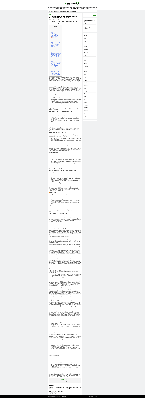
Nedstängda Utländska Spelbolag (56, 53)
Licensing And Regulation (54, 65)
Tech (61, 8)
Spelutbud (52, 61)
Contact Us (95, 396)
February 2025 (85, 63)
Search (84, 14)
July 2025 (85, 55)
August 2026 (85, 35)
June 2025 (85, 57)
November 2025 (86, 49)
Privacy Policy (91, 396)
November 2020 (86, 107)
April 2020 (85, 118)
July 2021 (85, 94)
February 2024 (85, 82)
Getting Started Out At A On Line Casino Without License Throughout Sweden (55, 35)
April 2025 (85, 60)
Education (68, 8)
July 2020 (85, 113)
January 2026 (85, 46)
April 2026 (85, 41)
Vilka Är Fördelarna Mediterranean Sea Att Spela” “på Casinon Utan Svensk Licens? (56, 63)
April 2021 (85, 99)
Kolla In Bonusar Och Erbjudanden (56, 41)
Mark (50, 19)
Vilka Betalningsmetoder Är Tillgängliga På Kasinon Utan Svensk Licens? (55, 45)
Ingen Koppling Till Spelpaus (55, 28)
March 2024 (85, 80)
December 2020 (86, 105)
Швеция (50, 14)
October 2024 (85, 69)
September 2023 (86, 85)
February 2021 (85, 102)
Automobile (87, 8)
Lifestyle (82, 8)
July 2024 (85, 74)
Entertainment (73, 8)
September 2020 (86, 110)
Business (57, 8)
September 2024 (86, 71)
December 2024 (86, 66)
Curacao (52, 70)
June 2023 (85, 88)
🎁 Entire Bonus (53, 37)
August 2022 (85, 91)
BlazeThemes (64, 396)
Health (64, 8)
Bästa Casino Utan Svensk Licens (56, 60)
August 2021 (85, 93)
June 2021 (85, 96)
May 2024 (85, 77)
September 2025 (86, 52)
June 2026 (85, 38)
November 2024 (86, 68)
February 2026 (85, 44)
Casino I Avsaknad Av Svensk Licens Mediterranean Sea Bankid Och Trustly (56, 30)
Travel (78, 8)
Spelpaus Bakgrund (54, 33)
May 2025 (85, 58)
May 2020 (85, 116)
